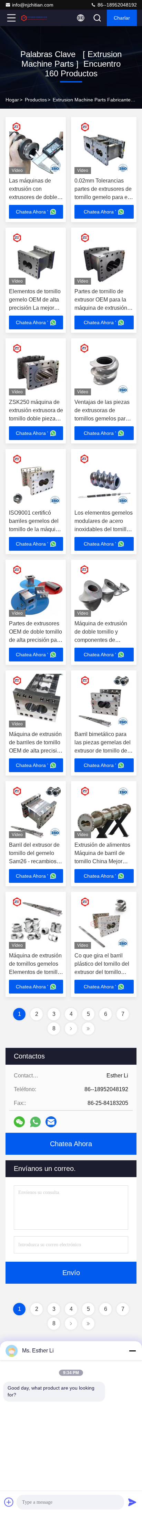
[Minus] (132, 1351)
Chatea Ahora (71, 1144)
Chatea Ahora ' (32, 212)
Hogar (12, 99)
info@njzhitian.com (32, 5)
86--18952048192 (116, 5)
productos (36, 99)
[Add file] (9, 1502)
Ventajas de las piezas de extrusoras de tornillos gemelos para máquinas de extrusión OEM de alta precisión (102, 418)
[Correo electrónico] (51, 1121)
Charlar (122, 18)
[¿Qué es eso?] (35, 1122)
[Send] (132, 1502)
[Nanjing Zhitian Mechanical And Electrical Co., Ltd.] (34, 18)
